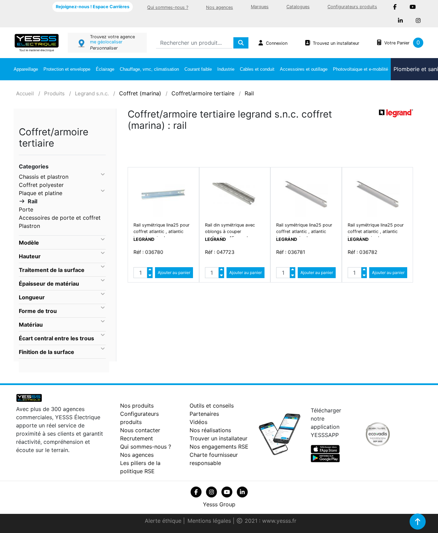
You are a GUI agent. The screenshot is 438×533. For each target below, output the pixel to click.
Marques (260, 6)
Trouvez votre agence (112, 36)
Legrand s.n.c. (92, 93)
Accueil (25, 93)
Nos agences (219, 7)
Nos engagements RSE (219, 446)
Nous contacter (140, 430)
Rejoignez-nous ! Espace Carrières (92, 6)
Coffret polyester (41, 184)
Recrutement (136, 438)
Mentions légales (210, 520)
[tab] (62, 242)
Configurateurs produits (352, 6)
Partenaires (204, 413)
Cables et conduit (257, 69)
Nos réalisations (210, 430)
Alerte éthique (164, 520)
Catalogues (298, 6)
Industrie (225, 69)
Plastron (29, 225)
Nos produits (137, 405)
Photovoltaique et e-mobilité (360, 69)
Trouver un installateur (218, 438)
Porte (26, 209)
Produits (54, 93)
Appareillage (26, 69)
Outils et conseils (212, 405)
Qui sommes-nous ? (167, 7)
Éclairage (105, 69)
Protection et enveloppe (66, 69)
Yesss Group (219, 504)
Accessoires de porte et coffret (60, 217)
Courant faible (198, 69)
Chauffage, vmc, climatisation (149, 69)
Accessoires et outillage (303, 69)
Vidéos (198, 422)
